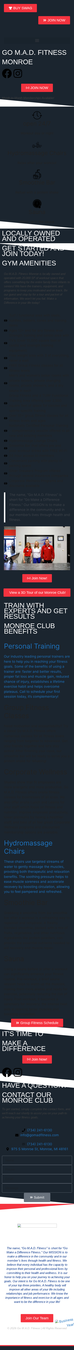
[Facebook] (7, 73)
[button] (37, 40)
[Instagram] (18, 73)
